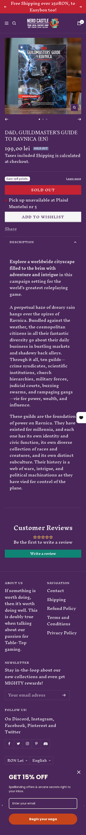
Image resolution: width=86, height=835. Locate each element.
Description (22, 242)
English (39, 761)
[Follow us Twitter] (18, 743)
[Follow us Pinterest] (36, 743)
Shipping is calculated (58, 155)
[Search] (14, 23)
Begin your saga (43, 819)
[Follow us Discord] (45, 743)
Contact (55, 590)
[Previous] (6, 119)
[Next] (79, 119)
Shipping (56, 599)
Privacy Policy (62, 633)
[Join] (64, 695)
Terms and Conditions (58, 620)
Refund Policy (61, 608)
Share (11, 229)
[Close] (79, 772)
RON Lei (15, 761)
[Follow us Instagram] (27, 743)
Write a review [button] (43, 554)
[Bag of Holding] (79, 23)
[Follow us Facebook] (9, 743)
